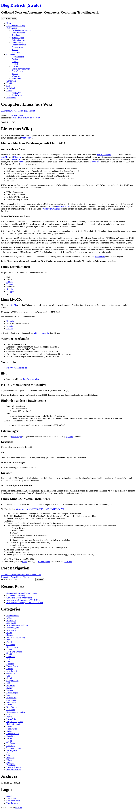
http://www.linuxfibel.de (16, 368)
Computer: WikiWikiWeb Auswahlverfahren (21, 574)
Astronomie (11, 28)
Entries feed (11, 798)
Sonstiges (16, 52)
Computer (10, 54)
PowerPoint (11, 719)
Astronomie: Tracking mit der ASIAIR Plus (24, 602)
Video (9, 753)
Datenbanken (12, 647)
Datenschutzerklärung (15, 25)
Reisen (9, 90)
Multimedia (11, 702)
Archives (5, 783)
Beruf (8, 640)
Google (9, 678)
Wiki (8, 755)
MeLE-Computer (104, 154)
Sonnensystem (18, 47)
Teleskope (16, 35)
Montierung (11, 700)
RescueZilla (100, 257)
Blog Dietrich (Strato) (21, 5)
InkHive (18, 808)
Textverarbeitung (13, 748)
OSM (8, 714)
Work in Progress (13, 767)
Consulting (11, 81)
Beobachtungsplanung (21, 30)
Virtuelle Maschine (42, 333)
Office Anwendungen (21, 69)
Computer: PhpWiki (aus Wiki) (15, 577)
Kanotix (9, 289)
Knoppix (10, 291)
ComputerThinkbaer (51, 209)
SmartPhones (17, 71)
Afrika (9, 618)
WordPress (16, 78)
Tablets (15, 73)
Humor (9, 688)
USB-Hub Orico (63, 206)
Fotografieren (12, 666)
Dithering (17, 157)
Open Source (26, 138)
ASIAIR (4, 157)
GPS (8, 683)
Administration (18, 57)
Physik (9, 717)
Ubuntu (9, 284)
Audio (9, 632)
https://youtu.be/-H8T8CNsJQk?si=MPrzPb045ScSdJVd (40, 509)
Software (10, 731)
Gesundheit (11, 673)
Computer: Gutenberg (15, 595)
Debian (9, 282)
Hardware (10, 685)
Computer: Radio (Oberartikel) (19, 598)
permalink (68, 561)
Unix (13, 118)
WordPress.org (12, 803)
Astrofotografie (18, 40)
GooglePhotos (12, 681)
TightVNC (95, 162)
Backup (15, 59)
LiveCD (13, 305)
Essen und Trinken (14, 652)
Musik (9, 705)
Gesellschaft (11, 671)
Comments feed (13, 801)
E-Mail (15, 64)
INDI (3, 159)
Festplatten (11, 659)
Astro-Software (18, 33)
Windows (16, 76)
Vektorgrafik (11, 750)
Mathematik (11, 697)
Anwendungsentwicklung (17, 625)
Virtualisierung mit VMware (29, 118)
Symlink (69, 436)
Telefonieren (11, 743)
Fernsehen (10, 656)
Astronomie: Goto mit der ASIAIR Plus (23, 600)
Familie (9, 83)
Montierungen (18, 37)
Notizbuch (10, 88)
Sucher (15, 49)
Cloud (9, 642)
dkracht (31, 111)
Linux (24, 561)
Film (8, 661)
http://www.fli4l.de (31, 379)
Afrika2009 (17, 93)
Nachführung (17, 42)
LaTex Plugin (12, 693)
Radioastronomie (19, 45)
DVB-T (15, 61)
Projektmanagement (14, 721)
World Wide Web (13, 770)
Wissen (9, 760)
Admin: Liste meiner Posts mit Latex (21, 593)
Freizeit (9, 668)
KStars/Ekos (15, 159)
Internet (15, 66)
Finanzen (10, 664)
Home (9, 23)
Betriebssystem (17, 115)
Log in (9, 796)
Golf (8, 86)
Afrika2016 (17, 95)
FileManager (16, 436)
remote (21, 162)
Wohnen (10, 762)
